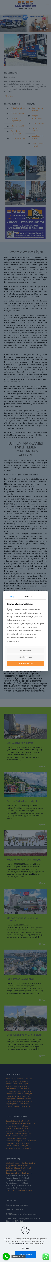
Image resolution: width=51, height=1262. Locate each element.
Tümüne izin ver (25, 663)
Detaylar (28, 596)
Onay (11, 596)
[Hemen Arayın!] (6, 1256)
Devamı (25, 1248)
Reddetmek (25, 650)
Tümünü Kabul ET (25, 1254)
